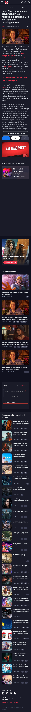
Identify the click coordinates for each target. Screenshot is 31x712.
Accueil (4, 7)
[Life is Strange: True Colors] (7, 172)
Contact (4, 702)
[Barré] (11, 396)
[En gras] (5, 396)
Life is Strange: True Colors (19, 170)
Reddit (4, 87)
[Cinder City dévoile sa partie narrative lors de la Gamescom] (7, 480)
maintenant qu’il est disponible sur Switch (15, 58)
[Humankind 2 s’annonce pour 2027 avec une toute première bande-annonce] (7, 591)
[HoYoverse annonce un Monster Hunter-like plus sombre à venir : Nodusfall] (7, 558)
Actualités (8, 7)
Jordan (3, 26)
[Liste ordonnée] (13, 396)
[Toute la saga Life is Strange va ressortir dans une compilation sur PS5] (15, 282)
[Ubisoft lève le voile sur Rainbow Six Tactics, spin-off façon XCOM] (7, 524)
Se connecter (24, 385)
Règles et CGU (5, 709)
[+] (17, 396)
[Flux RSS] (15, 693)
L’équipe (15, 702)
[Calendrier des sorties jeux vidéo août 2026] (15, 252)
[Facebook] (3, 693)
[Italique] (7, 396)
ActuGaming (6, 2)
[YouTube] (11, 693)
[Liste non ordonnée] (15, 396)
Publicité (9, 702)
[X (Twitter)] (7, 693)
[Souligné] (9, 396)
